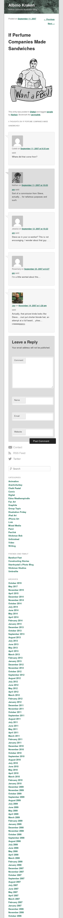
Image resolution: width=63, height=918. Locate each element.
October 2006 (14, 915)
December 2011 (16, 705)
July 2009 (13, 803)
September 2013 (16, 633)
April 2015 (13, 593)
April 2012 (13, 691)
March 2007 (14, 898)
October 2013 (14, 630)
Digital (33, 111)
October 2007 (14, 875)
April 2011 (13, 732)
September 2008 (16, 837)
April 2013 (13, 650)
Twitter (17, 459)
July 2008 (13, 844)
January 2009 (14, 824)
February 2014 (15, 620)
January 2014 (14, 623)
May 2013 (13, 647)
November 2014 (16, 600)
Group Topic (14, 508)
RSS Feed (19, 453)
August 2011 (14, 718)
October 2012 (14, 671)
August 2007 (14, 881)
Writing (12, 545)
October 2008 (14, 834)
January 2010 (14, 783)
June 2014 (13, 610)
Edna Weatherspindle (19, 498)
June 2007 (13, 888)
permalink (35, 114)
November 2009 (16, 790)
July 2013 (13, 640)
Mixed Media (14, 525)
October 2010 (14, 752)
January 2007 (14, 905)
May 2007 (13, 892)
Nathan (14, 114)
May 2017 (13, 586)
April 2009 (13, 813)
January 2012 (14, 701)
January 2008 (14, 864)
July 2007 (13, 885)
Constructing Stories (18, 560)
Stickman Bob (15, 535)
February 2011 (15, 739)
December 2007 (16, 868)
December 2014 (16, 596)
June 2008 (13, 847)
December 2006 (16, 908)
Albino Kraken (21, 5)
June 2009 (13, 807)
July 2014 (13, 606)
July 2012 (13, 681)
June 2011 (13, 725)
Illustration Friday (17, 511)
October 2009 (14, 793)
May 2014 (13, 613)
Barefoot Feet (15, 557)
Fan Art (12, 501)
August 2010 (14, 759)
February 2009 (15, 820)
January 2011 (14, 742)
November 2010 (16, 749)
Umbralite (13, 571)
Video (11, 542)
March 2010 (14, 776)
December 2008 (16, 827)
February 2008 (15, 861)
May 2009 (13, 810)
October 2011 (14, 712)
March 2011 (14, 735)
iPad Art (12, 515)
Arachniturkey (15, 484)
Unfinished (13, 539)
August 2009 (14, 800)
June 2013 (13, 644)
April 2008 (13, 854)
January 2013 (14, 661)
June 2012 (13, 684)
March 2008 (14, 858)
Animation (13, 481)
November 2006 (16, 912)
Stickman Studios (17, 567)
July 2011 (13, 722)
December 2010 (16, 745)
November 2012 (16, 667)
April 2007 (13, 895)
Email (17, 415)
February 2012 (15, 698)
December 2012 (16, 664)
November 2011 (16, 708)
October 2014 (14, 603)
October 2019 (14, 583)
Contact (17, 447)
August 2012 (14, 678)
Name (17, 399)
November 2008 (16, 830)
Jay (13, 305)
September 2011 (16, 715)
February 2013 (15, 657)
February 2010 (15, 780)
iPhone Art (13, 518)
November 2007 (16, 871)
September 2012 (16, 674)
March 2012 (14, 695)
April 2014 (13, 617)
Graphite (12, 505)
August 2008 (14, 841)
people (50, 111)
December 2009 (16, 786)
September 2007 (16, 878)
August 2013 (14, 637)
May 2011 (13, 729)
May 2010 (13, 769)
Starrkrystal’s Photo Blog (21, 564)
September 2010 (16, 756)
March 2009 (14, 817)
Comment (18, 360)
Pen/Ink (12, 532)
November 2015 (16, 589)
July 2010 (13, 763)
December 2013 (16, 627)
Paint (11, 528)
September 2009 (16, 796)
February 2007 (15, 902)
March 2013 (14, 654)
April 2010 (13, 773)
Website (18, 431)
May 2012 (13, 688)
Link (10, 522)
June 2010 (13, 766)
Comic (11, 491)
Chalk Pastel (14, 488)
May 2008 (13, 851)
